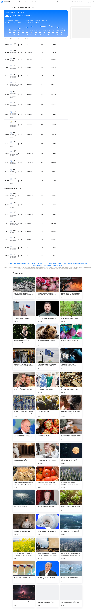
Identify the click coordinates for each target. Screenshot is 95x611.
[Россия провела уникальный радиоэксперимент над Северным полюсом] (71, 572)
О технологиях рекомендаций (63, 609)
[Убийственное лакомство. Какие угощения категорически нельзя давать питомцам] (71, 406)
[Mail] (2, 2)
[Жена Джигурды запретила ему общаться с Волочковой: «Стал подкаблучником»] (24, 383)
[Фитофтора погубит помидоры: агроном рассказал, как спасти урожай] (47, 477)
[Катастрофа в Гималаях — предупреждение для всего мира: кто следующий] (24, 288)
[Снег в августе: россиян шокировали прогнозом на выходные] (71, 477)
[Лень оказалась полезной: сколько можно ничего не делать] (71, 430)
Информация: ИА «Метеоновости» (86, 609)
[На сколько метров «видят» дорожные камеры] (24, 572)
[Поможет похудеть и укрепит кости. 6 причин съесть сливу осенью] (71, 335)
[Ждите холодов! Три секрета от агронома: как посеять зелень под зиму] (71, 501)
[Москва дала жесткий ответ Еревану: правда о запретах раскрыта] (24, 312)
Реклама (12, 609)
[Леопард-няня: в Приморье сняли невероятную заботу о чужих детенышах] (71, 312)
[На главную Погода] (6, 2)
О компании (7, 609)
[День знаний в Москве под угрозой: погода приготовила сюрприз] (24, 335)
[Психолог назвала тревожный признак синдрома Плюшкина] (71, 383)
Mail (2, 609)
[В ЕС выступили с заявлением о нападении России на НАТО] (47, 359)
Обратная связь (74, 609)
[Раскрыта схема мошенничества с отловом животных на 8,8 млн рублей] (47, 549)
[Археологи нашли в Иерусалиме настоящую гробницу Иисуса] (24, 477)
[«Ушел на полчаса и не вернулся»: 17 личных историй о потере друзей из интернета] (24, 525)
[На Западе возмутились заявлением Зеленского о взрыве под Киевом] (47, 312)
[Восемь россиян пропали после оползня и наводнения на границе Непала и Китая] (71, 549)
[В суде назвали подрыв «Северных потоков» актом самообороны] (24, 501)
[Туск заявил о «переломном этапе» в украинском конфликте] (24, 430)
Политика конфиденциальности (49, 609)
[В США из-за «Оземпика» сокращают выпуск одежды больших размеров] (47, 383)
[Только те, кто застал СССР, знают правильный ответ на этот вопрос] (24, 406)
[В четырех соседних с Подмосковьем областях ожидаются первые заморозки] (47, 406)
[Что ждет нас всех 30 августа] (24, 596)
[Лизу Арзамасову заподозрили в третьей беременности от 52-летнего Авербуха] (71, 596)
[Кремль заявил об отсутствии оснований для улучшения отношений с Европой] (47, 572)
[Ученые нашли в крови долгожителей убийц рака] (71, 359)
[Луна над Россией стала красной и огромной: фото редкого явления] (71, 454)
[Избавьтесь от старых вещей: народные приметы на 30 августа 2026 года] (24, 359)
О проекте (38, 609)
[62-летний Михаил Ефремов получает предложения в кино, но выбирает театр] (47, 501)
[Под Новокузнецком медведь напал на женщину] (47, 335)
